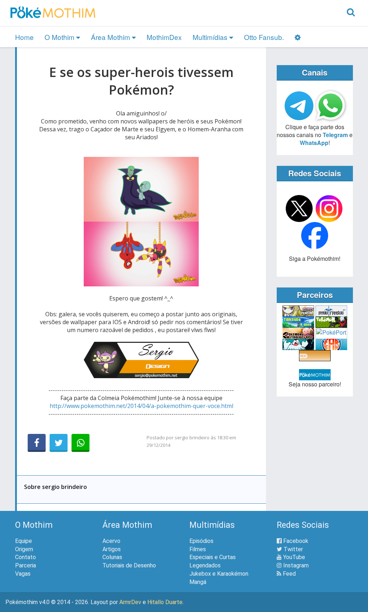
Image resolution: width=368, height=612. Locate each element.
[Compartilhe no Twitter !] (59, 443)
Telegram (335, 135)
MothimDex (164, 37)
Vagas (23, 573)
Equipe (23, 541)
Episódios (201, 541)
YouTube (293, 557)
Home (24, 37)
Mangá (197, 582)
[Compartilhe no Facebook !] (37, 443)
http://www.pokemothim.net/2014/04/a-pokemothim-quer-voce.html (141, 406)
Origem (24, 549)
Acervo (111, 541)
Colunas (112, 557)
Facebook (295, 541)
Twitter (292, 549)
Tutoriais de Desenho (129, 565)
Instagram (295, 565)
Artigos (111, 549)
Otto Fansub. (264, 37)
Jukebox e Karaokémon (218, 573)
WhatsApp (314, 143)
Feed (288, 573)
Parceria (25, 565)
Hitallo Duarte (165, 602)
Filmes (197, 549)
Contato (25, 557)
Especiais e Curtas (212, 557)
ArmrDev (130, 602)
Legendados (205, 565)
